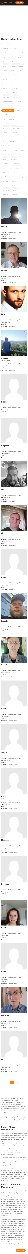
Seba (3, 489)
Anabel (4, 358)
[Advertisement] (14, 20)
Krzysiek (5, 446)
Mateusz (5, 840)
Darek (4, 665)
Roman (4, 270)
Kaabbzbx (5, 884)
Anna (3, 577)
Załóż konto (19, 2)
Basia (3, 928)
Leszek (4, 621)
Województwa (20, 1250)
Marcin (4, 226)
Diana (3, 402)
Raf (2, 1059)
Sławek (4, 752)
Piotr (3, 533)
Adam (3, 709)
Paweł (4, 314)
